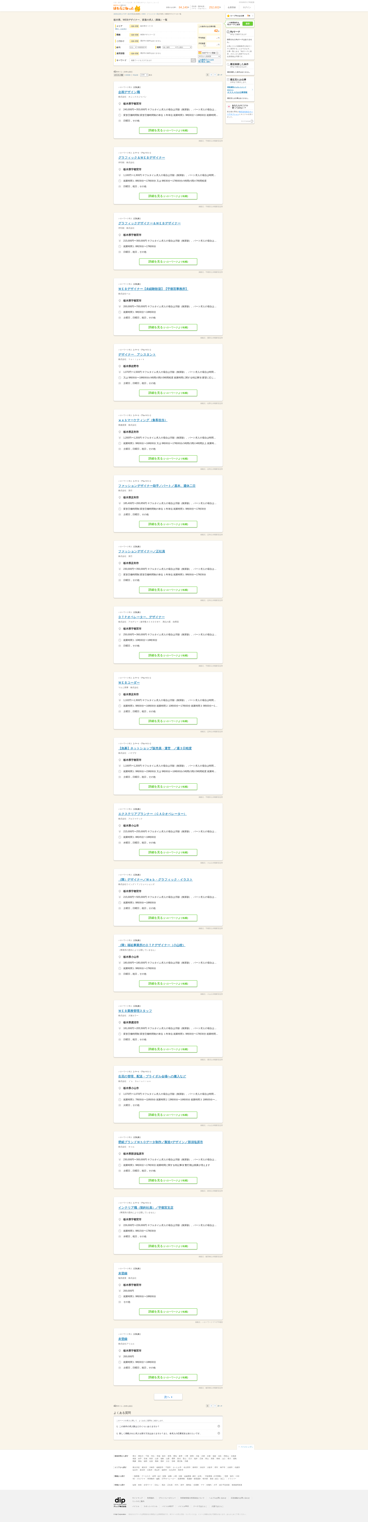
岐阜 (180, 1456)
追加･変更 (134, 26)
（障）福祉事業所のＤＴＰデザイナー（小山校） (151, 945)
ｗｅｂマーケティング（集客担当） (142, 420)
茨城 (158, 1456)
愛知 (175, 1456)
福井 (196, 1459)
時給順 (135, 75)
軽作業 (205, 1479)
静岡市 (195, 1467)
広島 (201, 1459)
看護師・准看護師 (194, 1479)
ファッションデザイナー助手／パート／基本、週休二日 (156, 485)
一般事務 (136, 1476)
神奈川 (140, 1456)
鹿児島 (179, 1461)
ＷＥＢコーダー (129, 682)
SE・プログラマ (139, 1479)
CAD (237, 1476)
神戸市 (222, 1467)
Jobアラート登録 (208, 53)
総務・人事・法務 (175, 1476)
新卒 (182, 1485)
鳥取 (212, 1459)
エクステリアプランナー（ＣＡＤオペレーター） (152, 813)
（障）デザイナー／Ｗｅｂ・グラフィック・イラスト (155, 879)
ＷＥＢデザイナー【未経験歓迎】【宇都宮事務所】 (153, 288)
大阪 (197, 1456)
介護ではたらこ (218, 1506)
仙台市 (135, 1470)
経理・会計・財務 (159, 1476)
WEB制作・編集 (153, 1479)
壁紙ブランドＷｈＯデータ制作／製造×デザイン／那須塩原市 (160, 1142)
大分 (167, 1461)
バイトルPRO (183, 1506)
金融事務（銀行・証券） (193, 1476)
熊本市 (180, 1470)
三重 (186, 1456)
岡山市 (157, 1470)
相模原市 (159, 1467)
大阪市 (209, 1467)
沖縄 (186, 1461)
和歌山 (226, 1456)
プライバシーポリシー (167, 1498)
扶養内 (209, 1485)
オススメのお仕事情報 (237, 89)
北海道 (233, 1456)
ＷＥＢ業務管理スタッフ (135, 1010)
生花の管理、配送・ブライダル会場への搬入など (152, 1076)
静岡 (192, 1456)
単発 (140, 1485)
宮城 (145, 1459)
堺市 (216, 1467)
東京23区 (136, 1467)
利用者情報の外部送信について (192, 1498)
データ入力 (146, 1476)
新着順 (128, 75)
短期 (134, 1485)
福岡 (145, 1461)
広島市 (149, 1470)
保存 (248, 23)
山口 (224, 1459)
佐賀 (151, 1461)
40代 (176, 1485)
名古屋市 (187, 1467)
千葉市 (168, 1467)
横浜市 (144, 1467)
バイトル (135, 1506)
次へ (219, 75)
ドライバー (232, 1479)
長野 (173, 1459)
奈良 (220, 1456)
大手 (215, 1485)
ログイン (247, 7)
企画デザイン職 (129, 92)
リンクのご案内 (138, 1501)
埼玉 (153, 1456)
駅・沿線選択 (122, 29)
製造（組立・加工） (218, 1479)
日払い (157, 1485)
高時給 (188, 1485)
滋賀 (214, 1456)
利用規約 (150, 1498)
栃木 (164, 1456)
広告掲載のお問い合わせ (240, 1498)
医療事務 (181, 1479)
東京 (134, 1456)
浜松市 (202, 1467)
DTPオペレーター (169, 1479)
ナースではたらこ (200, 1506)
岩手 (140, 1459)
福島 (162, 1459)
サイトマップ (137, 1498)
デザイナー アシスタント (137, 354)
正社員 (169, 1485)
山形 (156, 1459)
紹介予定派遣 (224, 1485)
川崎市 (151, 1467)
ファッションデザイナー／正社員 (141, 551)
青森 (134, 1459)
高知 (140, 1461)
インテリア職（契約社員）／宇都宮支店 (145, 1207)
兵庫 (203, 1456)
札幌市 (237, 1467)
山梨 (167, 1459)
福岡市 (164, 1470)
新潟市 (142, 1470)
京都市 (230, 1467)
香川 (229, 1459)
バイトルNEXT (168, 1506)
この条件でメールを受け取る (206, 61)
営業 (226, 1476)
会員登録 (232, 7)
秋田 (151, 1459)
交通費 (196, 1485)
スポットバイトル (151, 1506)
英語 (163, 1485)
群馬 (169, 1456)
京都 (208, 1456)
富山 (184, 1459)
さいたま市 (177, 1467)
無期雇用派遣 (237, 1485)
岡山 (207, 1459)
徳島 (235, 1459)
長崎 (156, 1461)
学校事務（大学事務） (213, 1476)
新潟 (179, 1459)
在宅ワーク (148, 1485)
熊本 (162, 1461)
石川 (190, 1459)
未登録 (122, 1273)
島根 (218, 1459)
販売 (232, 1476)
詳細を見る (168, 130)
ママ (202, 1485)
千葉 (147, 1456)
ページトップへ (247, 1447)
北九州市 (172, 1470)
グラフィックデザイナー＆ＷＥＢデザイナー (149, 223)
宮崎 (173, 1461)
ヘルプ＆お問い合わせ (217, 1498)
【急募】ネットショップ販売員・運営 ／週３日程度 (155, 748)
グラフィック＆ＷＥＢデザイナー (141, 157)
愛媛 (134, 1461)
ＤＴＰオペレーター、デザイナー (141, 617)
